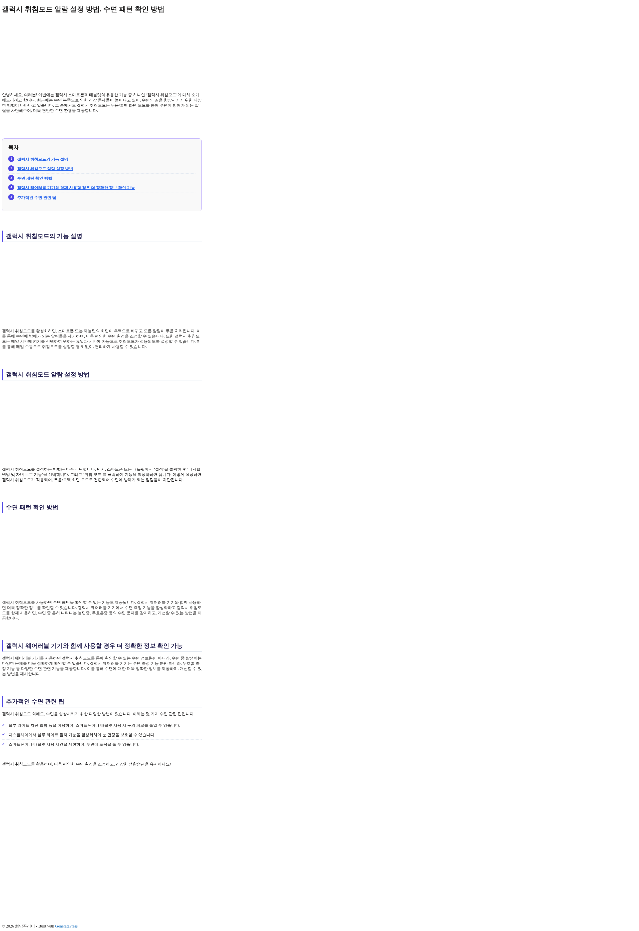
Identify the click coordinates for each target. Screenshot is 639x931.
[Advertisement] (102, 53)
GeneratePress (66, 926)
